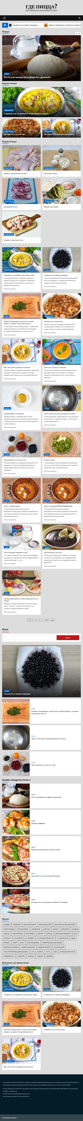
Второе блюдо (9, 929)
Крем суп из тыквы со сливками (55, 367)
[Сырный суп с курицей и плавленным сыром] (21, 260)
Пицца (7, 74)
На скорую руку (62, 938)
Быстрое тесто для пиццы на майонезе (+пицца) (49, 902)
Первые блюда (9, 110)
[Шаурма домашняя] (61, 191)
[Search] (79, 18)
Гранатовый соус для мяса (53, 552)
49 (47, 620)
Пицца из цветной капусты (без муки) (45, 850)
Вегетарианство (45, 924)
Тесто (48, 952)
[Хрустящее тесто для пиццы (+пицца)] (16, 874)
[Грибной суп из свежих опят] (61, 306)
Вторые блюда (9, 168)
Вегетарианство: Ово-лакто (65, 924)
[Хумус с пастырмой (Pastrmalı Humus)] (61, 491)
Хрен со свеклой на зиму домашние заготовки (59, 414)
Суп (33, 952)
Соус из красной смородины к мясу (16, 552)
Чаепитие (21, 956)
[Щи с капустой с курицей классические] (21, 352)
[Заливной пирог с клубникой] (21, 398)
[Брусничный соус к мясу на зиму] (21, 444)
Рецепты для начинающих (52, 943)
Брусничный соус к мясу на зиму (15, 460)
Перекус (7, 943)
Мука (75, 933)
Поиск (5, 629)
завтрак (31, 956)
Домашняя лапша (50, 173)
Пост (22, 943)
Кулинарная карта (9, 1118)
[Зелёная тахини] (61, 444)
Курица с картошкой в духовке (15, 173)
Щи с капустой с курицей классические (59, 134)
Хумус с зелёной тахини (12, 506)
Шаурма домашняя (51, 207)
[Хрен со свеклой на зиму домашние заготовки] (61, 398)
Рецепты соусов (44, 947)
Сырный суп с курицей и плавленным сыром (26, 113)
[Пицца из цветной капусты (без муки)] (16, 848)
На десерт (7, 938)
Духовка (75, 929)
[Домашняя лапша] (61, 158)
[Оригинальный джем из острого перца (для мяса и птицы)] (21, 583)
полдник (49, 956)
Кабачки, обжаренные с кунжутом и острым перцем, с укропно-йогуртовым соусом (47, 25)
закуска (40, 956)
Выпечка (7, 408)
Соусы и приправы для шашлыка (16, 952)
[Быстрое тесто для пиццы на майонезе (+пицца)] (16, 901)
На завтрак (18, 938)
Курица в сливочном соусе (13, 240)
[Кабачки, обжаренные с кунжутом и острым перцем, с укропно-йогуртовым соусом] (21, 306)
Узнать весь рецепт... (10, 289)
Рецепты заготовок (11, 947)
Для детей (65, 929)
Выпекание (36, 929)
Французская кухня (67, 952)
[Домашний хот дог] (21, 191)
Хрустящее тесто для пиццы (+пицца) (45, 876)
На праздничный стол (45, 938)
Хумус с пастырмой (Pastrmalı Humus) (58, 506)
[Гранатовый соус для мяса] (61, 537)
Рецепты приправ (28, 947)
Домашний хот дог (11, 207)
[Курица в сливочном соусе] (21, 224)
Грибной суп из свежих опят (14, 134)
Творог (40, 952)
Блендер (7, 924)
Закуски (7, 933)
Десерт (55, 929)
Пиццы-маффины (15, 77)
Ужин (55, 952)
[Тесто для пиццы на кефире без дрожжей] (16, 796)
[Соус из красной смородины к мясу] (21, 537)
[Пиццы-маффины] (16, 822)
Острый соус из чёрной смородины (56, 275)
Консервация (18, 933)
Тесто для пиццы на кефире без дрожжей (46, 797)
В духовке (16, 924)
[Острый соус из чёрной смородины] (61, 260)
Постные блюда (33, 943)
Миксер (40, 933)
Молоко (49, 933)
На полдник (30, 938)
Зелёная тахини (49, 460)
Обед (73, 938)
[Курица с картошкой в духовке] (21, 158)
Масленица (30, 933)
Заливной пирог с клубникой (13, 414)
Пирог (15, 943)
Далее (52, 620)
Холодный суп (9, 956)
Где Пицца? (41, 7)
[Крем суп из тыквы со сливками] (61, 352)
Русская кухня (58, 947)
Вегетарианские (30, 924)
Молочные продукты (63, 933)
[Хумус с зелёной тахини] (21, 491)
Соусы (47, 270)
